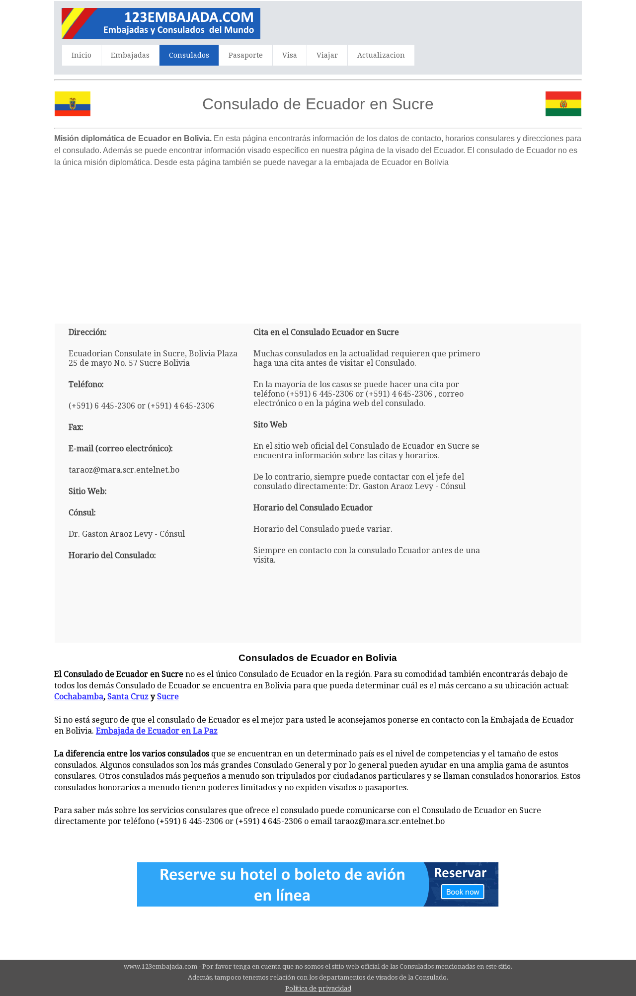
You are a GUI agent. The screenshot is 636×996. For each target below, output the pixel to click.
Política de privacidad (318, 988)
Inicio (81, 55)
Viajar (327, 55)
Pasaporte (246, 55)
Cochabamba (78, 696)
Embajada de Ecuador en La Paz (157, 731)
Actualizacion (381, 55)
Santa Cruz (128, 696)
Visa (289, 55)
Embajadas (130, 55)
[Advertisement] (318, 241)
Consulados (189, 55)
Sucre (168, 696)
